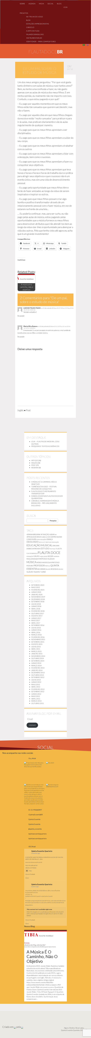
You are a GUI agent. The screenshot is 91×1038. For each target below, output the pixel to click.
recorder (41, 569)
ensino (29, 549)
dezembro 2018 (38, 599)
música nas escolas (44, 562)
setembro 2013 (37, 677)
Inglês (34, 463)
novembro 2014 (38, 656)
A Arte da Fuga (32, 31)
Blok (28, 20)
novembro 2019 (38, 597)
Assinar (32, 725)
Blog (59, 4)
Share (27, 878)
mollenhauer (33, 559)
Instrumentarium (34, 38)
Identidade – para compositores (41, 41)
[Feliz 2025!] (56, 772)
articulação (32, 537)
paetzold (55, 562)
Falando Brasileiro (35, 34)
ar (56, 534)
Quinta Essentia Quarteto (41, 851)
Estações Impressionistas (37, 24)
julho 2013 (36, 680)
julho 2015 (36, 647)
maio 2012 (35, 696)
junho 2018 (36, 606)
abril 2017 (35, 623)
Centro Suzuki (56, 537)
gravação (30, 556)
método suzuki (47, 559)
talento (37, 572)
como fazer (31, 539)
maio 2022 (35, 587)
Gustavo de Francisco (31, 892)
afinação (45, 534)
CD (49, 537)
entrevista (36, 549)
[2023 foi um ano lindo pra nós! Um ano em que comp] (34, 794)
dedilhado (32, 542)
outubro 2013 (37, 675)
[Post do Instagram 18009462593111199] (56, 794)
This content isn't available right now (39, 909)
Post (33, 465)
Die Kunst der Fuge (45, 542)
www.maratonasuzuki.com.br (33, 862)
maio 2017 (35, 621)
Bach (39, 537)
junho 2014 (36, 663)
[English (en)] (87, 45)
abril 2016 (35, 632)
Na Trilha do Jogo (34, 17)
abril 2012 (35, 699)
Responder (21, 316)
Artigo (34, 460)
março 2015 (36, 651)
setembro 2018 (37, 602)
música (31, 562)
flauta (59, 549)
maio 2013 (35, 684)
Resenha (35, 468)
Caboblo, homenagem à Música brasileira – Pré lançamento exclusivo (45, 503)
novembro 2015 (38, 639)
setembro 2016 (37, 625)
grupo (36, 556)
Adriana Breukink (33, 534)
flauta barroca (32, 553)
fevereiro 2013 (37, 689)
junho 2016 (36, 630)
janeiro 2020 (36, 594)
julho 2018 (36, 604)
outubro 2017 (37, 613)
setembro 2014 (37, 661)
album (52, 534)
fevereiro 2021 (37, 590)
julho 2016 (36, 628)
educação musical (39, 545)
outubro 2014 (37, 658)
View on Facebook (30, 874)
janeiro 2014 (36, 670)
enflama (56, 546)
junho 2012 (36, 694)
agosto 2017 (36, 616)
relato (48, 569)
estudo (45, 548)
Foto (30, 871)
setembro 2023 (37, 585)
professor (39, 565)
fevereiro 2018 (37, 611)
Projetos (24, 13)
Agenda (32, 4)
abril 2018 (35, 609)
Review (60, 569)
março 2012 (36, 701)
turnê (43, 572)
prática (47, 566)
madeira (56, 556)
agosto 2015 (36, 644)
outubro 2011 (37, 703)
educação (55, 542)
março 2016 (36, 635)
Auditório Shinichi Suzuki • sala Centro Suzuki (38, 896)
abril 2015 (35, 649)
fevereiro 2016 (37, 637)
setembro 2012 (37, 692)
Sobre (22, 4)
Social (50, 4)
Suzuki (30, 572)
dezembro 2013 (38, 673)
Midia (41, 4)
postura (30, 566)
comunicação (41, 539)
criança (49, 539)
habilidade (43, 556)
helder (50, 556)
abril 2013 (35, 687)
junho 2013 (36, 682)
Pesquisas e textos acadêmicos (45, 446)
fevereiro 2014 (37, 668)
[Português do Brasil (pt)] (84, 45)
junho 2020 (36, 592)
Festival (52, 549)
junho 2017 (36, 618)
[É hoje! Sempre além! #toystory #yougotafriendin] (34, 772)
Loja (65, 7)
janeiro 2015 (36, 654)
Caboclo (30, 27)
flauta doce (49, 552)
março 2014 (36, 665)
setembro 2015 (37, 642)
